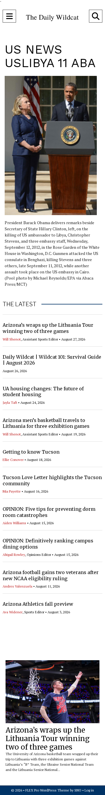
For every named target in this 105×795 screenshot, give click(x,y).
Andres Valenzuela (17, 586)
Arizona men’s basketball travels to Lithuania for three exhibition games (46, 423)
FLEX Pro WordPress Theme (47, 790)
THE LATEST (19, 304)
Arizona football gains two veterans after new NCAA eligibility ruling (51, 575)
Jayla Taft (10, 402)
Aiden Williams (14, 523)
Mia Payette (12, 491)
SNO (77, 790)
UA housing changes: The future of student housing (43, 392)
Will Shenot (12, 339)
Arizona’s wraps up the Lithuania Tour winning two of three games (48, 328)
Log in (89, 790)
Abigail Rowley (14, 554)
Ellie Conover (13, 459)
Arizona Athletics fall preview (38, 604)
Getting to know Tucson (31, 452)
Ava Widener (12, 612)
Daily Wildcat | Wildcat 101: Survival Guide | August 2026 (52, 360)
